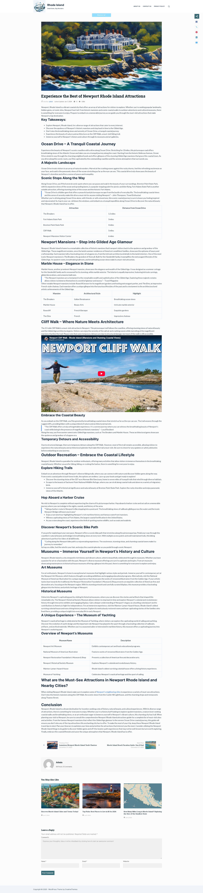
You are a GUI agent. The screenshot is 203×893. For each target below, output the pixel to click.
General (101, 15)
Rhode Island (55, 5)
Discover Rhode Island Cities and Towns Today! (59, 811)
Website (126, 861)
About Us (137, 6)
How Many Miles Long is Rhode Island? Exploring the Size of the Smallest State (143, 812)
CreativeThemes (71, 889)
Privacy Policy (159, 6)
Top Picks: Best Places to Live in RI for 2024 (99, 811)
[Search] (169, 6)
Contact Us (147, 6)
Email (84, 861)
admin (51, 101)
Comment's (45, 837)
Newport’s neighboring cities (109, 692)
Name (43, 861)
